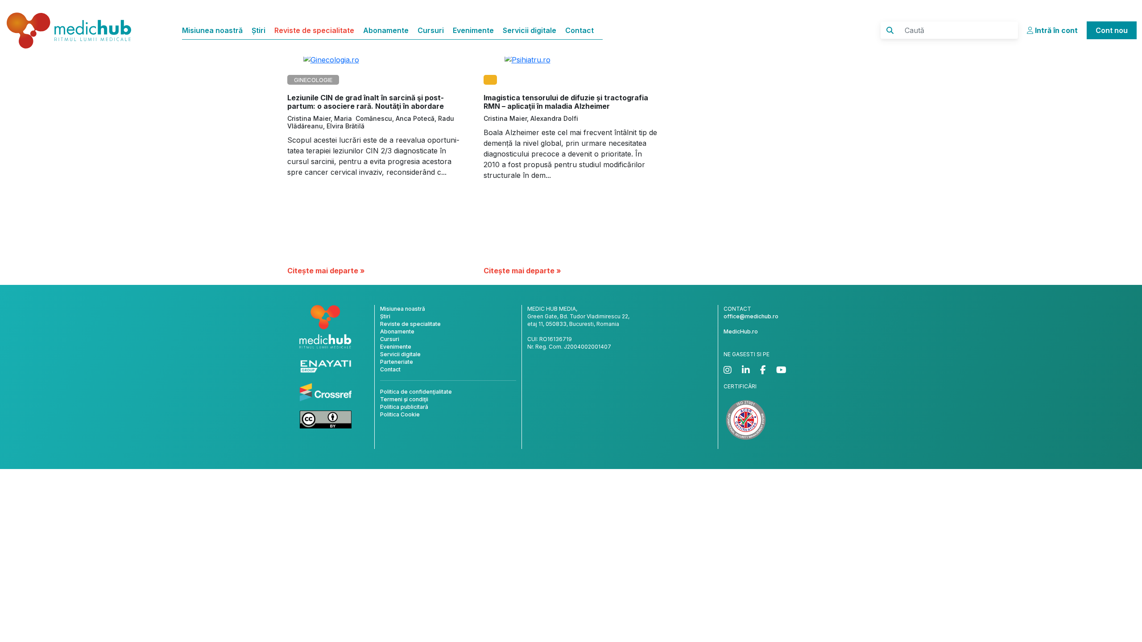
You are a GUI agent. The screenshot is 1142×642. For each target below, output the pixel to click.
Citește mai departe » (326, 270)
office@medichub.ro (751, 316)
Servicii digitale (529, 30)
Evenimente (473, 30)
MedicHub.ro (741, 331)
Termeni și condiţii (404, 399)
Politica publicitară (404, 406)
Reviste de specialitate (314, 30)
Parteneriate (396, 361)
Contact (579, 30)
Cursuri (431, 30)
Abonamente (386, 30)
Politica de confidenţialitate (416, 391)
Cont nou (1112, 30)
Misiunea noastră (212, 30)
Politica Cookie (400, 414)
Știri (258, 30)
